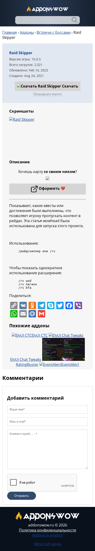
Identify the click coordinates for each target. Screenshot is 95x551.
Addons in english (47, 535)
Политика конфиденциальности (47, 530)
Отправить (21, 495)
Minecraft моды (47, 543)
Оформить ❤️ (52, 188)
